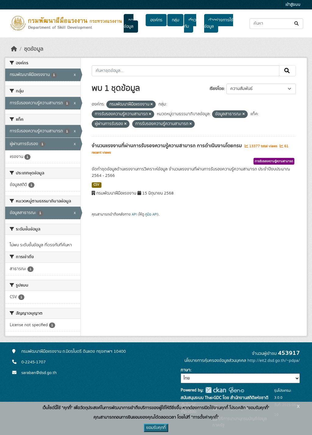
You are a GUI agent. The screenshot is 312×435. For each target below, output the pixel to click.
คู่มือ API (151, 214)
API (134, 214)
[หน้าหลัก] (14, 49)
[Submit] (296, 23)
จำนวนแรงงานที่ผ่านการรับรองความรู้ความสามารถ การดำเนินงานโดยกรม (167, 146)
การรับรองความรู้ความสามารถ (274, 161)
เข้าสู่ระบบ (292, 5)
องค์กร (156, 20)
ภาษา (185, 370)
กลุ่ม (175, 20)
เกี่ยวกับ (190, 23)
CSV (96, 184)
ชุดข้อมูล (128, 23)
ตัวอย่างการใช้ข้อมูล (218, 23)
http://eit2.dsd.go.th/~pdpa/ (273, 361)
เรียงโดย (217, 89)
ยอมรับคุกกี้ (156, 428)
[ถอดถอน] (152, 104)
